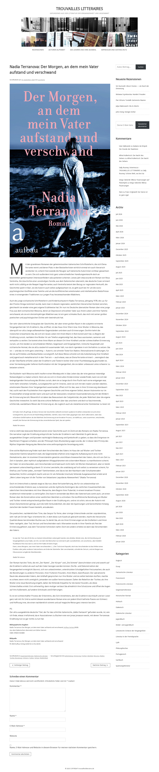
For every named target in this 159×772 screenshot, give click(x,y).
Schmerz (26, 658)
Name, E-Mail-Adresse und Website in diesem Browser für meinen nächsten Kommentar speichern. (53, 747)
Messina (96, 656)
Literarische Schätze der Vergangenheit (130, 631)
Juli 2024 (119, 343)
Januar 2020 (120, 541)
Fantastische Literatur (124, 572)
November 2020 (122, 483)
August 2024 (120, 337)
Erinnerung (77, 656)
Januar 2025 (120, 308)
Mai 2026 (119, 226)
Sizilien (31, 658)
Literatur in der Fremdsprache (127, 636)
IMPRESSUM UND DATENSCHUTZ (114, 50)
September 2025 (122, 261)
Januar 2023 (120, 419)
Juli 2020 (119, 506)
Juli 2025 (119, 273)
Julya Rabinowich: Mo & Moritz (127, 106)
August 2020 (120, 501)
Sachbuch (119, 660)
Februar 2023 (121, 413)
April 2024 (119, 360)
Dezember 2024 (122, 313)
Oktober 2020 (121, 489)
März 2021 (120, 460)
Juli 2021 (119, 436)
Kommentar (15, 686)
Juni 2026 (119, 220)
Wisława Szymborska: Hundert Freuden (130, 94)
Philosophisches (122, 648)
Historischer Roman (123, 595)
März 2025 (120, 296)
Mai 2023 (119, 395)
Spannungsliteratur (123, 666)
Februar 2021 (121, 465)
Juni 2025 (119, 278)
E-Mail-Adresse (17, 726)
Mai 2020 (119, 518)
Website (13, 736)
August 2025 (120, 267)
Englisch (119, 560)
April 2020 (119, 524)
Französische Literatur (124, 584)
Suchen (141, 67)
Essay (118, 566)
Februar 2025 (121, 302)
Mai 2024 (119, 354)
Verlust (37, 658)
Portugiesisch (121, 654)
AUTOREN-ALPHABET (57, 50)
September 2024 (122, 331)
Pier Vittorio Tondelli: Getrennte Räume (131, 100)
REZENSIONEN (38, 50)
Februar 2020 (121, 536)
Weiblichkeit (44, 658)
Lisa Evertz (41, 80)
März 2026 (120, 237)
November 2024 (122, 319)
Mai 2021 (119, 448)
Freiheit (84, 656)
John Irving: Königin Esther (126, 112)
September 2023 (122, 389)
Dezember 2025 (122, 249)
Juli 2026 (119, 214)
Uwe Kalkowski (124, 146)
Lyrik (117, 642)
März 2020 (120, 530)
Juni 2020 (119, 512)
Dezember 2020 (122, 477)
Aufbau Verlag (69, 627)
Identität (90, 656)
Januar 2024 (120, 378)
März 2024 (120, 366)
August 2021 (120, 430)
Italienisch (119, 607)
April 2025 (119, 290)
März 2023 (120, 407)
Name (13, 715)
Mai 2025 (119, 284)
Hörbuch (119, 601)
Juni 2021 (119, 442)
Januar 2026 (120, 243)
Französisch (120, 578)
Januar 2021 (120, 471)
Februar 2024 (121, 372)
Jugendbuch (120, 619)
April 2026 (119, 232)
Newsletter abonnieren (142, 125)
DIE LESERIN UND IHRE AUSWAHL (83, 50)
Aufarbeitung (68, 656)
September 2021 (122, 425)
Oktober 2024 (121, 325)
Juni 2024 (119, 349)
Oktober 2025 (121, 255)
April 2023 (119, 401)
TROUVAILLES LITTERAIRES (79, 8)
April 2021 (119, 454)
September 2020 (122, 495)
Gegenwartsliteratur (27, 656)
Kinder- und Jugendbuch (125, 625)
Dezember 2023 (122, 384)
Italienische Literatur (41, 656)
